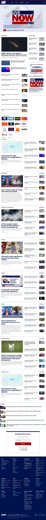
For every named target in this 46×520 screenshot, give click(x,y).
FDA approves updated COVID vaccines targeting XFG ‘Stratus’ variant (31, 366)
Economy (37, 480)
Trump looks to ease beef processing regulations (33, 58)
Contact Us (38, 492)
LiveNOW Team (39, 495)
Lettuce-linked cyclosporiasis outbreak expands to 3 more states (31, 361)
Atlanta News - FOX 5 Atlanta (40, 461)
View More (41, 173)
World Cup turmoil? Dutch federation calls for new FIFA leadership (31, 314)
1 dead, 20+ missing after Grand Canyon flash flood (10, 104)
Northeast (27, 459)
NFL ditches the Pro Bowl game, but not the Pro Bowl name (31, 331)
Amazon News (23, 121)
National (14, 461)
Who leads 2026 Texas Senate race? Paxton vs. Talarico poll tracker (31, 267)
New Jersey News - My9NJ (27, 468)
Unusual (14, 494)
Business (37, 481)
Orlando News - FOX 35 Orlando (40, 463)
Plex (15, 126)
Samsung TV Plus (4, 131)
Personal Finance (39, 483)
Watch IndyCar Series (28, 501)
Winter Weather (27, 480)
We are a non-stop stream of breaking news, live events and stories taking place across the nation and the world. (36, 89)
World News (4, 173)
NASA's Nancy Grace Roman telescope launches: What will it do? (14, 54)
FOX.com (9, 121)
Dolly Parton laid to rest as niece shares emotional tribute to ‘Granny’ (10, 100)
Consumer (38, 484)
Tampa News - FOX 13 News (40, 466)
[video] (42, 39)
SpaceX (2, 494)
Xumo (22, 131)
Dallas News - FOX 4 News (39, 471)
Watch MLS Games (27, 509)
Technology (3, 495)
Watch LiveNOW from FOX (15, 30)
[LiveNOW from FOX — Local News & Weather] (5, 2)
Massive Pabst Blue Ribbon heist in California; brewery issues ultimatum (31, 282)
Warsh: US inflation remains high (30, 287)
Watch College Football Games (28, 496)
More (27, 2)
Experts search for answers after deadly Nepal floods (30, 222)
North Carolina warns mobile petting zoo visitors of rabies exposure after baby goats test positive (31, 149)
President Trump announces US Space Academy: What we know (31, 393)
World (14, 463)
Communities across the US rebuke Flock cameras (31, 399)
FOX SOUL (3, 467)
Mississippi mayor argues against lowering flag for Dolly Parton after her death (10, 80)
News (14, 459)
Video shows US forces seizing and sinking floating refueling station (18, 61)
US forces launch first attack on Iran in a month (9, 89)
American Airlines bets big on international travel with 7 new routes (31, 293)
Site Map (37, 498)
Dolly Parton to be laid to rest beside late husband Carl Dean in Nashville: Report (23, 411)
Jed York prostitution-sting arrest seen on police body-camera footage (31, 325)
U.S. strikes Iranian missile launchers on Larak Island (31, 194)
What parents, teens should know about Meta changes (30, 381)
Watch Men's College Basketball (28, 503)
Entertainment (15, 472)
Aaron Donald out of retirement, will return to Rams (33, 48)
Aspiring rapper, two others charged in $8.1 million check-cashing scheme (10, 85)
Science (3, 491)
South (37, 459)
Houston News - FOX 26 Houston (40, 473)
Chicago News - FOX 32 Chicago (5, 481)
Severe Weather (27, 481)
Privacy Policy (24, 449)
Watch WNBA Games (28, 507)
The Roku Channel (24, 126)
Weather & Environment (7, 207)
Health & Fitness (5, 338)
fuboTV (3, 126)
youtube (36, 515)
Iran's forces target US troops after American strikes (33, 43)
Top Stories (15, 460)
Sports (3, 304)
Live (2, 459)
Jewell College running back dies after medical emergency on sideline (31, 320)
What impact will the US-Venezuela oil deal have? (33, 53)
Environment (26, 484)
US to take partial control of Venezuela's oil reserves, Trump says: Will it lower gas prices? (31, 249)
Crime (14, 466)
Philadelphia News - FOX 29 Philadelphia (28, 463)
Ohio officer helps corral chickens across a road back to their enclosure (21, 415)
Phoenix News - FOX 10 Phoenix (17, 481)
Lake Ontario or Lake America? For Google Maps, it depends (10, 95)
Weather (26, 478)
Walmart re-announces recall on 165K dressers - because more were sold (31, 277)
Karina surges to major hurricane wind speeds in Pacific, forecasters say (10, 75)
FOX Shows (3, 468)
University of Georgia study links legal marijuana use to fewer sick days (31, 350)
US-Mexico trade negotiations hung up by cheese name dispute (11, 110)
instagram (40, 515)
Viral (14, 491)
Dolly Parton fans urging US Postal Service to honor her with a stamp (31, 298)
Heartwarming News (16, 492)
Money (3, 273)
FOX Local (3, 121)
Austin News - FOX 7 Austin (39, 475)
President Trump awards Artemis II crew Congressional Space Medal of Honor (31, 387)
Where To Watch (4, 460)
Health (14, 470)
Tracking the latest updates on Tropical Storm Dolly (30, 228)
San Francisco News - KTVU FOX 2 (17, 485)
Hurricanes (26, 483)
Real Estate (38, 485)
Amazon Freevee (17, 121)
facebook (38, 515)
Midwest (3, 478)
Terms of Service (23, 450)
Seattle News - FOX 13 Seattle (17, 488)
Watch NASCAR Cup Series (28, 500)
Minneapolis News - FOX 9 (5, 485)
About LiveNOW (40, 491)
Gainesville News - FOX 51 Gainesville (40, 468)
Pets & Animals (15, 495)
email (44, 515)
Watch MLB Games (27, 497)
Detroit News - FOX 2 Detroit (5, 483)
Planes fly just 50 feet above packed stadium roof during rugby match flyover (31, 308)
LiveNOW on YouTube (5, 461)
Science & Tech (5, 372)
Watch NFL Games (27, 494)
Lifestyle (14, 471)
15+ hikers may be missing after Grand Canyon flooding (33, 38)
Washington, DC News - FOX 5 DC (28, 466)
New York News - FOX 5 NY (28, 461)
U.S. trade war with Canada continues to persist (31, 182)
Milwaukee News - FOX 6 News (5, 488)
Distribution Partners (39, 494)
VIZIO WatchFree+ (17, 131)
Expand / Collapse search (44, 2)
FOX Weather (3, 464)
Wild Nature (3, 496)
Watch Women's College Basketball (27, 506)
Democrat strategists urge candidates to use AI (31, 262)
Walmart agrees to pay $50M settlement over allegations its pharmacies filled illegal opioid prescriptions (30, 343)
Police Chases (15, 467)
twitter (42, 515)
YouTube (3, 137)
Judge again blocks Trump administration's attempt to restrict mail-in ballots (31, 255)
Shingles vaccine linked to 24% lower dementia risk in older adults (31, 355)
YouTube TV (10, 137)
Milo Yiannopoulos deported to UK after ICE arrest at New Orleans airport (31, 243)
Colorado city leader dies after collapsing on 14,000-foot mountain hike (31, 143)
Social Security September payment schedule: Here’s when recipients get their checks (24, 420)
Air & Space (3, 492)
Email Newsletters (39, 496)
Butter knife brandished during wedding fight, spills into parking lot (31, 168)
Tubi (9, 131)
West (14, 478)
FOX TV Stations (4, 463)
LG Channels (10, 126)
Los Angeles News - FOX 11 (16, 483)
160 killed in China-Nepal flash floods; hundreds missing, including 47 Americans (31, 233)
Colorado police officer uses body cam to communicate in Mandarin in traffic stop (23, 406)
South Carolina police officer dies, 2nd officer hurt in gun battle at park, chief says (18, 68)
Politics (3, 239)
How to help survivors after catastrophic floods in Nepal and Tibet (31, 217)
